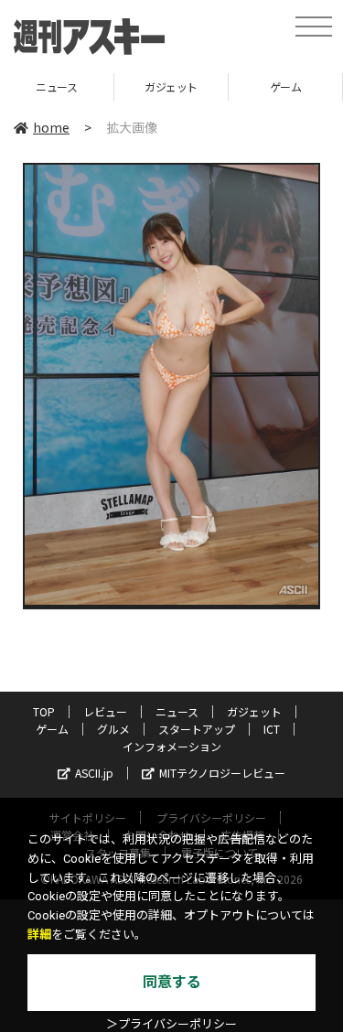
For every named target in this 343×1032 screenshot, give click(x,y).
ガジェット (93, 86)
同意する (172, 982)
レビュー (105, 711)
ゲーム (207, 86)
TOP (44, 711)
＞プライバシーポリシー (171, 1024)
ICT (271, 728)
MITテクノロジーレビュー (222, 772)
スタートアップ (196, 728)
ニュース (176, 711)
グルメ (113, 728)
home (51, 127)
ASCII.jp (94, 772)
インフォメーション (172, 746)
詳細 (39, 934)
